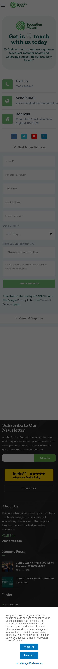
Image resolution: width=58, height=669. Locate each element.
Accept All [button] (29, 646)
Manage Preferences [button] (31, 663)
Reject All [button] (29, 655)
